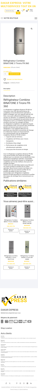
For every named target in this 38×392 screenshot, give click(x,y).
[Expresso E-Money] (11, 322)
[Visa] (20, 322)
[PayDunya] (29, 322)
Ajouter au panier (14, 73)
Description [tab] (6, 88)
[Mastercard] (16, 322)
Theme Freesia (14, 389)
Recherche (18, 13)
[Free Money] (6, 322)
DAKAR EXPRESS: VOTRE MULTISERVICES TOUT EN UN (18, 4)
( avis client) (15, 67)
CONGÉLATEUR (14, 83)
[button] (31, 28)
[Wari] (25, 322)
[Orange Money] (2, 322)
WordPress (25, 389)
